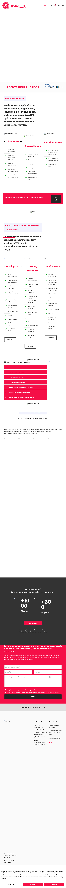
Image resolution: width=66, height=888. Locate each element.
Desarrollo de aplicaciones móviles (32, 162)
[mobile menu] (45, 5)
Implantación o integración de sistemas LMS (53, 152)
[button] (25, 367)
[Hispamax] (14, 5)
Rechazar (33, 884)
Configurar (11, 884)
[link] (53, 86)
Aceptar (54, 884)
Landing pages (32, 168)
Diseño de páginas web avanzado (11, 157)
